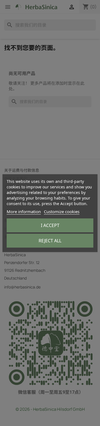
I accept (50, 225)
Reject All (50, 241)
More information (24, 211)
